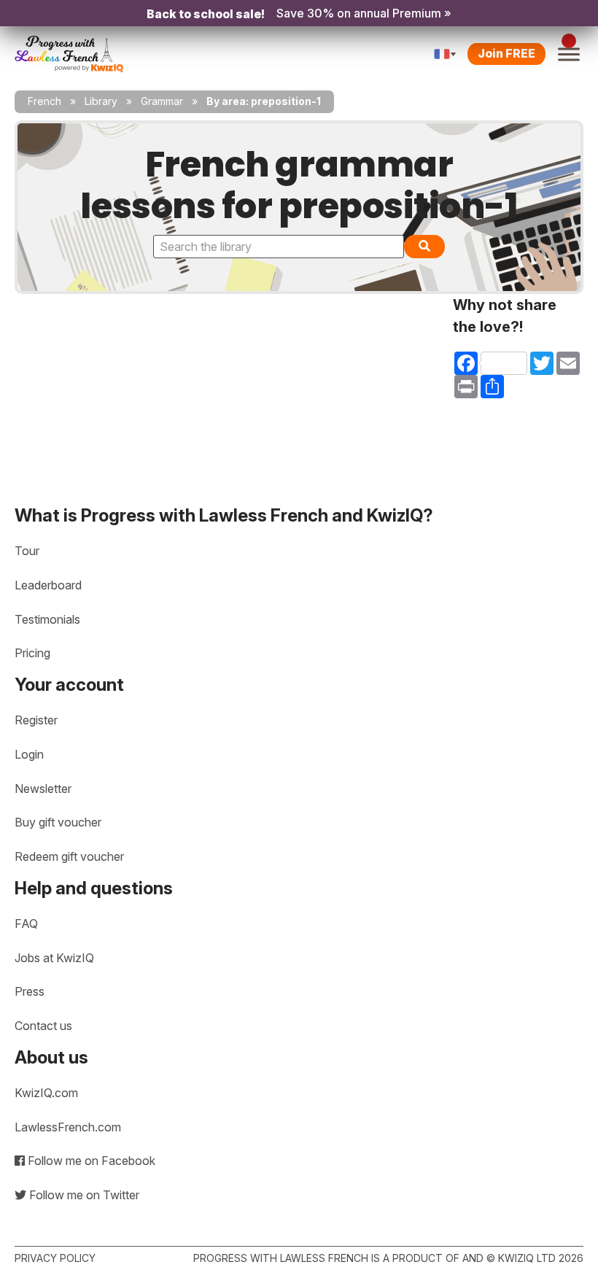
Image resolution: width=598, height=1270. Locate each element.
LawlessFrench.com (68, 1127)
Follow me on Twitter (82, 1195)
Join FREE (506, 53)
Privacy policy (55, 1258)
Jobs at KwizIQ (54, 957)
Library (101, 101)
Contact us (43, 1025)
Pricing (32, 653)
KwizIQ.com (46, 1092)
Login (29, 754)
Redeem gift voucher (69, 856)
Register (36, 720)
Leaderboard (48, 585)
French (44, 101)
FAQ (26, 923)
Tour (27, 550)
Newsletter (43, 788)
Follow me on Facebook (90, 1160)
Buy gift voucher (58, 822)
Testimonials (47, 619)
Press (29, 991)
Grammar (162, 101)
